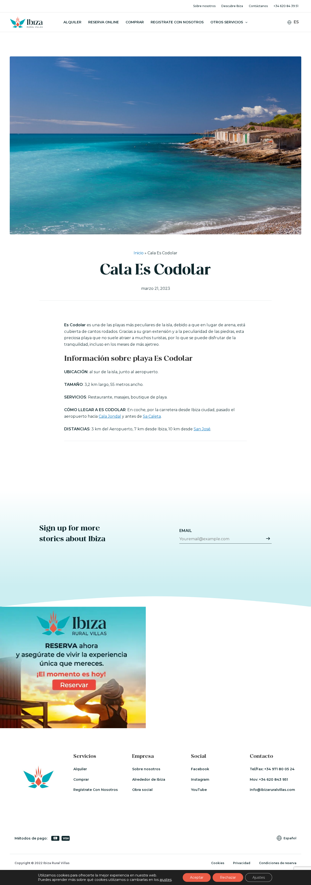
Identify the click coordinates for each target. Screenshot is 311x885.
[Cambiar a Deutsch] (296, 36)
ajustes (166, 879)
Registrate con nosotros (177, 22)
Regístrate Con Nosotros (95, 790)
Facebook (200, 769)
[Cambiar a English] (296, 30)
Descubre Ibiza (232, 6)
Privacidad (241, 863)
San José (202, 429)
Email (185, 530)
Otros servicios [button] (226, 22)
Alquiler (72, 22)
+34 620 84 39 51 (286, 6)
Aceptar (196, 877)
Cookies (217, 863)
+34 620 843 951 (273, 779)
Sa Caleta (152, 416)
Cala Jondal (110, 416)
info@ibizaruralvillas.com (272, 790)
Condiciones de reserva (277, 863)
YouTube (199, 790)
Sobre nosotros (204, 6)
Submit (268, 538)
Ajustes (258, 877)
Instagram (200, 779)
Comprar (135, 22)
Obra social (142, 790)
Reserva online (103, 22)
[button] (245, 22)
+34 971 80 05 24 (279, 769)
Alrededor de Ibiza (148, 779)
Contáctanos (258, 6)
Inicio (139, 253)
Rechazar (228, 877)
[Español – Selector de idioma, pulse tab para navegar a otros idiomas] (295, 22)
